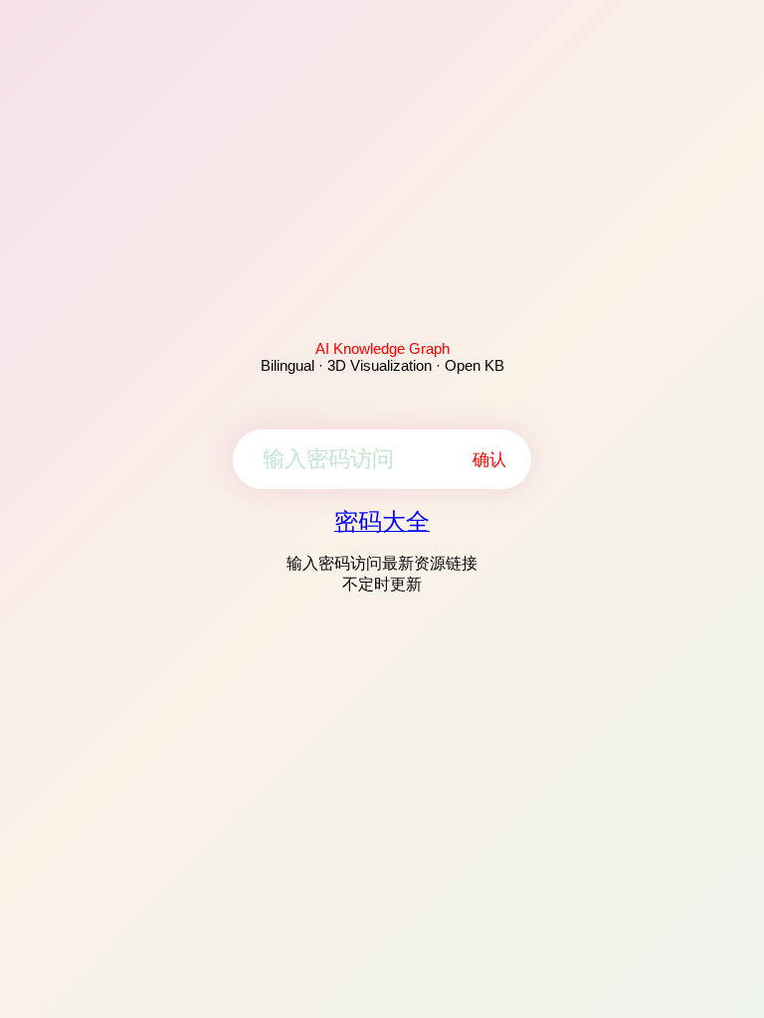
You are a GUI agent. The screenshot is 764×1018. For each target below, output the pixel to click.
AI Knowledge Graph (382, 348)
